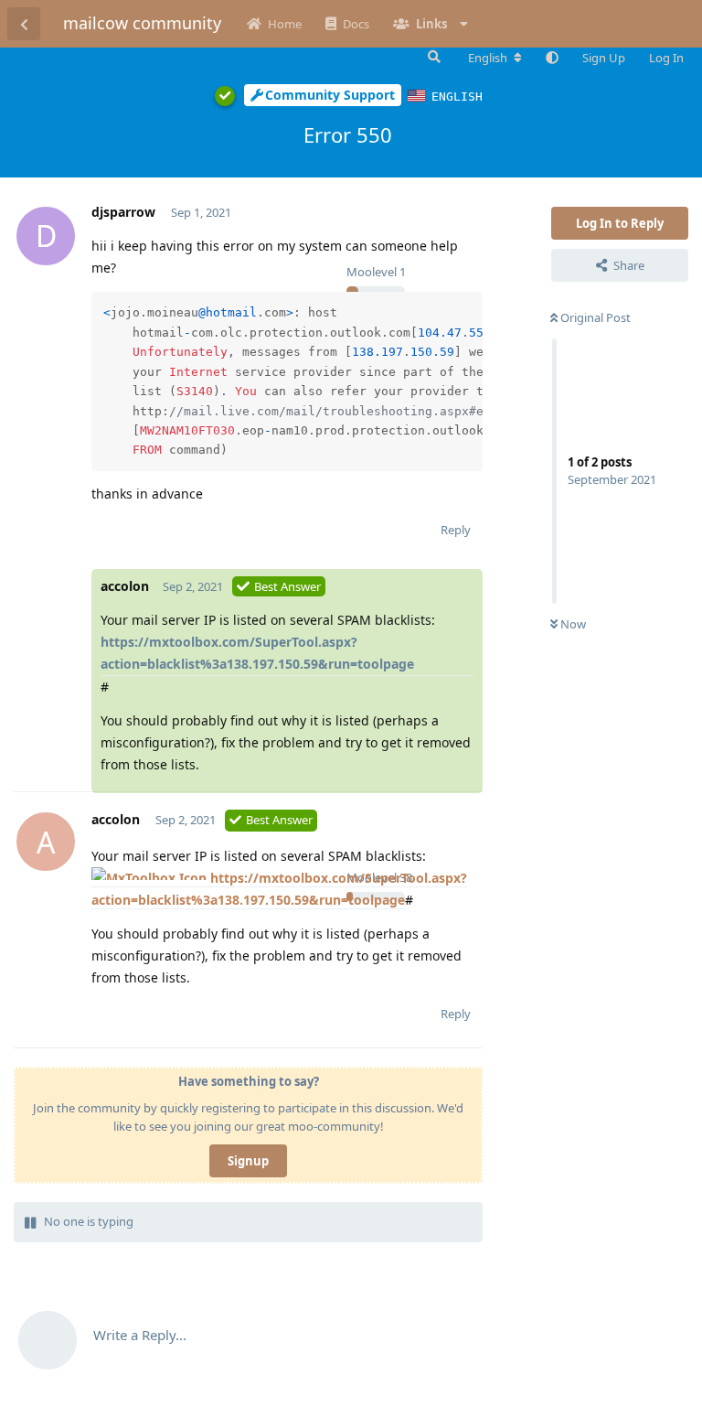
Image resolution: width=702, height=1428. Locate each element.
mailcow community (142, 23)
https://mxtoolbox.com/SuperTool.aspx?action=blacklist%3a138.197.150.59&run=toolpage (257, 652)
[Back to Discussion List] (23, 23)
